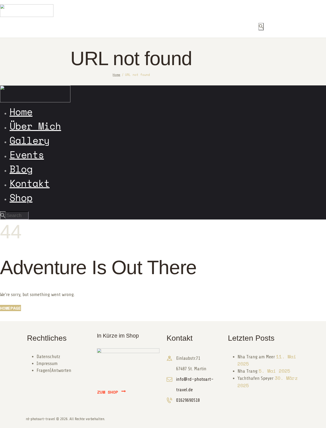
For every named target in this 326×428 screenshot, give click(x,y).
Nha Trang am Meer (256, 357)
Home (116, 75)
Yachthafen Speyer (255, 378)
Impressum (47, 363)
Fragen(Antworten (54, 370)
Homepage (10, 308)
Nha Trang (247, 371)
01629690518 (188, 400)
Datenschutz (48, 356)
